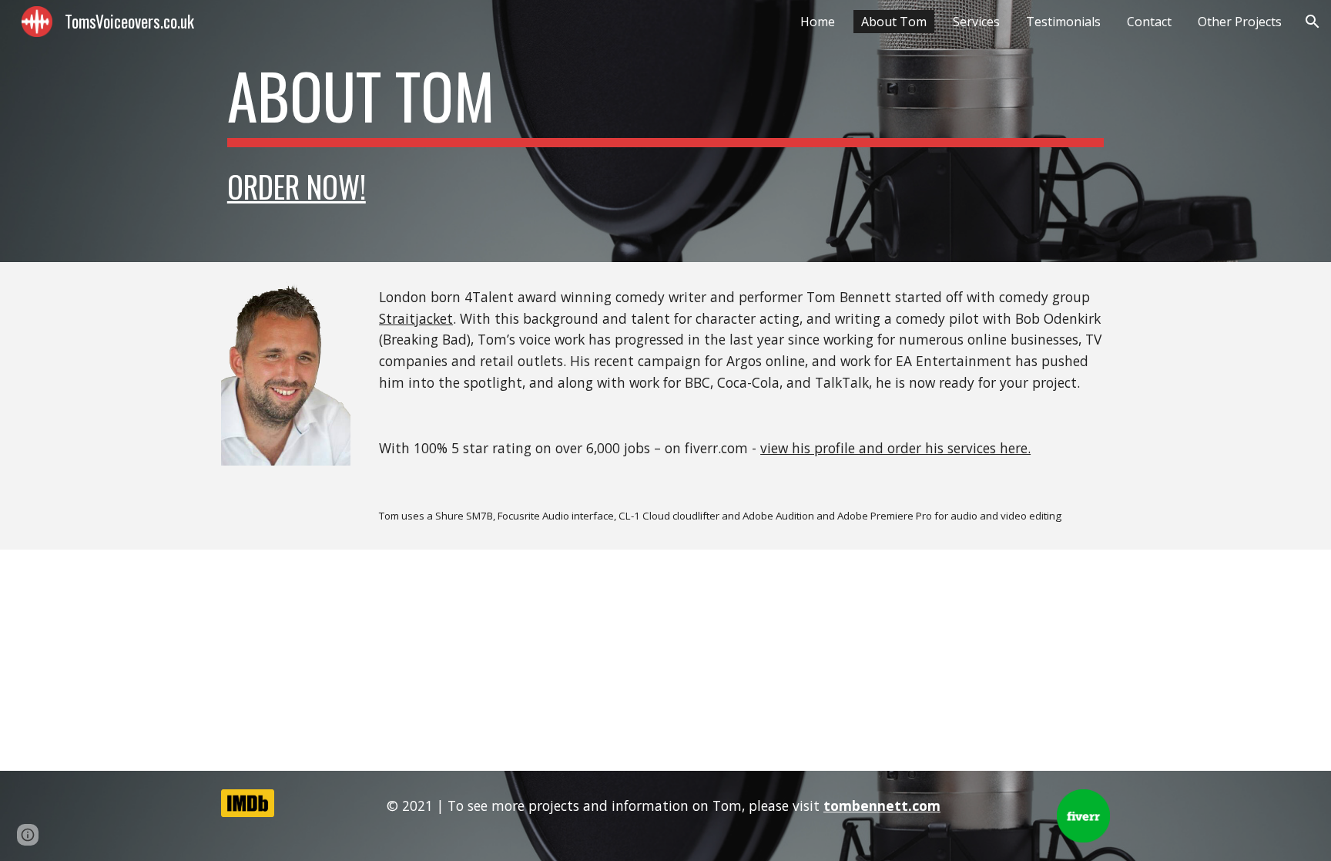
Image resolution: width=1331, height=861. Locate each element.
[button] (1312, 21)
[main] (665, 102)
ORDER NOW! (296, 186)
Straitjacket (416, 318)
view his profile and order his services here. (895, 448)
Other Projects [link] (1240, 21)
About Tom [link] (894, 21)
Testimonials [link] (1063, 21)
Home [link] (817, 21)
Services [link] (976, 21)
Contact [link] (1149, 21)
